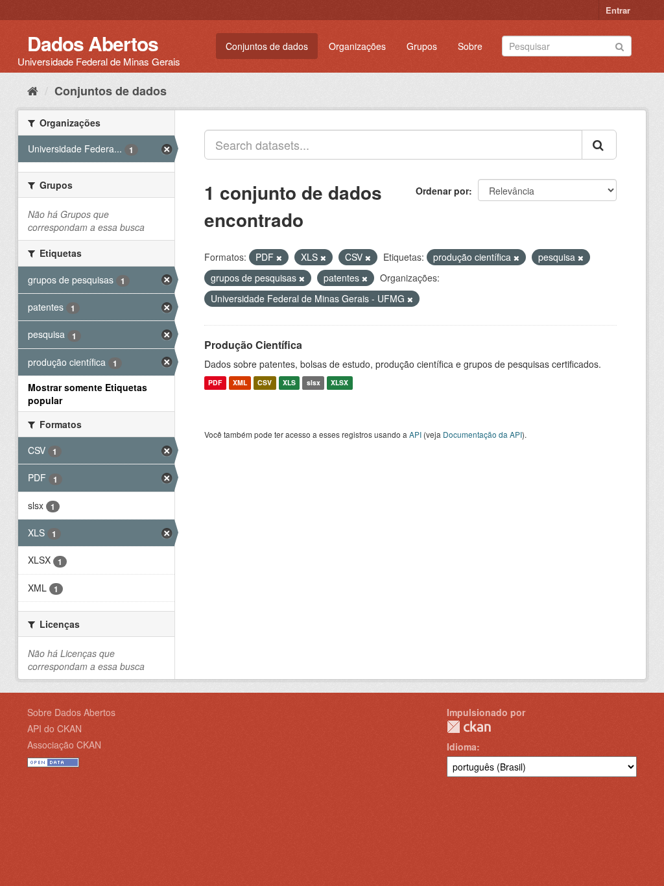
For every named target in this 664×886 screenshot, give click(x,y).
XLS (289, 383)
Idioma (462, 746)
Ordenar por (442, 190)
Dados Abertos (92, 43)
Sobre (470, 46)
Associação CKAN (64, 744)
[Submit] (619, 45)
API (415, 434)
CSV (264, 383)
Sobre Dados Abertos (71, 712)
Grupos (422, 46)
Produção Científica (253, 344)
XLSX (339, 383)
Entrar (618, 10)
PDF (215, 383)
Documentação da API (482, 434)
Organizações (357, 46)
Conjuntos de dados (267, 46)
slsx (313, 383)
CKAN (469, 727)
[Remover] (279, 257)
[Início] (32, 90)
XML (240, 383)
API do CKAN (54, 728)
